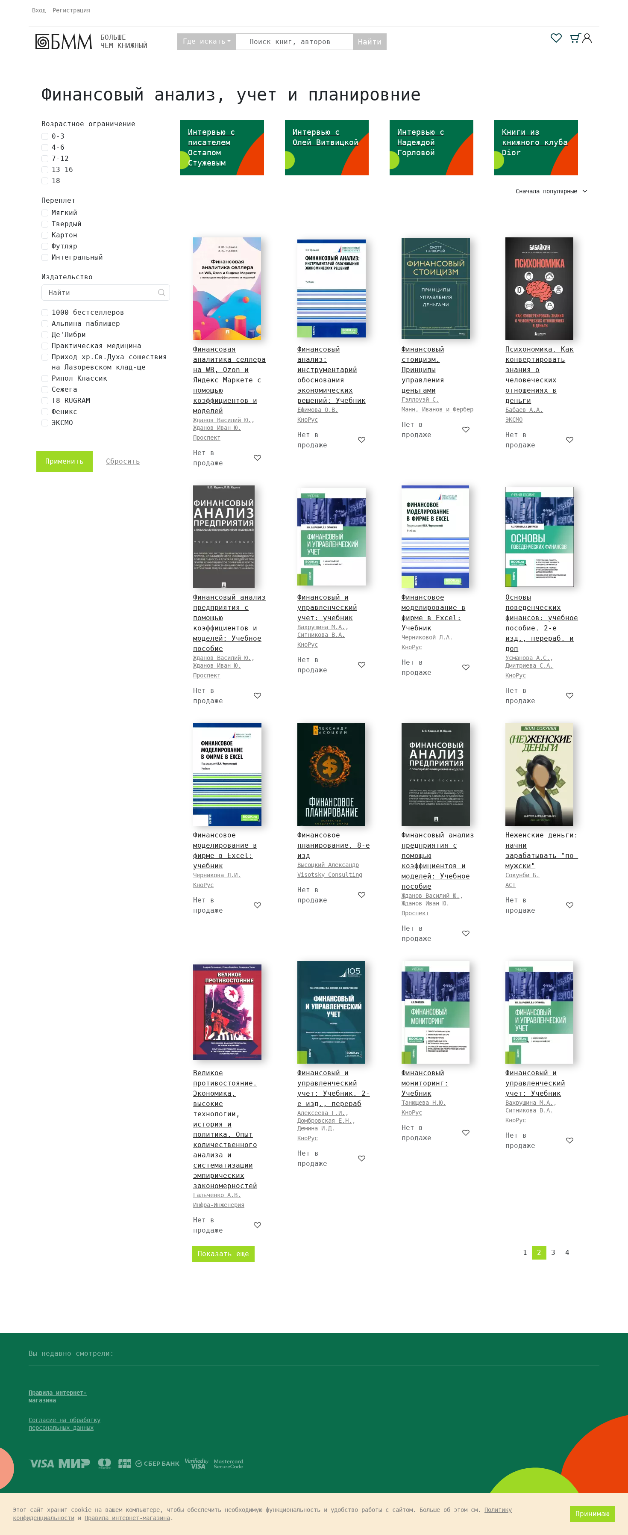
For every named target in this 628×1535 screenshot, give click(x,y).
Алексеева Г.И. (321, 1112)
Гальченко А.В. (217, 1195)
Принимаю (592, 1514)
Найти (369, 41)
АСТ (510, 884)
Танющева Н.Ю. (424, 1102)
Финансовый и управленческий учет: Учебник (535, 1083)
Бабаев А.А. (524, 409)
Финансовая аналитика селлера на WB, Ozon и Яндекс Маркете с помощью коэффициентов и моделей (229, 380)
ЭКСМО (513, 419)
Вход (39, 10)
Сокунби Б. (522, 875)
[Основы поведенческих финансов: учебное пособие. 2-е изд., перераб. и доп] (539, 537)
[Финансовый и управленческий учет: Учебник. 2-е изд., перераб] (331, 1012)
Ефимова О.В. (317, 409)
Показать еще (223, 1254)
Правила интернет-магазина (127, 1517)
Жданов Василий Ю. (222, 420)
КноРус (307, 419)
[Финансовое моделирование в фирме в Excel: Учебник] (435, 536)
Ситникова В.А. (321, 634)
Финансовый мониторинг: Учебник (425, 1083)
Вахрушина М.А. (321, 627)
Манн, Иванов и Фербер (437, 409)
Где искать (204, 41)
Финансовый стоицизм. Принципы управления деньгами (423, 369)
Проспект (206, 437)
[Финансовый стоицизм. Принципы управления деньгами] (436, 288)
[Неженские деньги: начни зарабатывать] (539, 774)
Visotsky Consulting (329, 874)
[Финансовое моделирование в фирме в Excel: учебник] (227, 774)
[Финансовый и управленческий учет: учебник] (331, 537)
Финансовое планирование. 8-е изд (333, 845)
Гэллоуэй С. (420, 399)
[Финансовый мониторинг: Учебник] (436, 1012)
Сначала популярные (548, 191)
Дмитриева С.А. (529, 665)
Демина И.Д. (316, 1128)
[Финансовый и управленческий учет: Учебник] (539, 1012)
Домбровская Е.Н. (324, 1120)
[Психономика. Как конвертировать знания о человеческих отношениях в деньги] (539, 288)
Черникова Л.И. (217, 875)
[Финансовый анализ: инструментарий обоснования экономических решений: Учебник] (331, 288)
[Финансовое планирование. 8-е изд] (331, 774)
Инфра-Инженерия (218, 1204)
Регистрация (71, 10)
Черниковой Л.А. (427, 637)
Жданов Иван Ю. (217, 427)
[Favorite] (257, 458)
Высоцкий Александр (328, 864)
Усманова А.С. (527, 657)
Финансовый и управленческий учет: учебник (327, 607)
